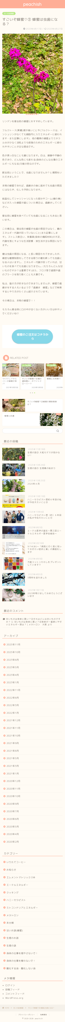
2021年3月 (12, 766)
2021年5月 (12, 758)
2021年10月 (13, 735)
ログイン (10, 985)
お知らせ (11, 869)
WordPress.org (14, 998)
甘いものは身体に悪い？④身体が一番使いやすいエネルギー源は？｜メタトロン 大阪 (34, 623)
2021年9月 (12, 743)
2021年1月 (12, 773)
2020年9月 (12, 803)
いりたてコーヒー (16, 862)
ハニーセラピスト (16, 900)
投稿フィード (12, 989)
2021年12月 (13, 720)
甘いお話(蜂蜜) (9, 13)
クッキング (12, 892)
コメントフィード (15, 993)
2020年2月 (12, 841)
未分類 (10, 922)
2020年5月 (12, 826)
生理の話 (11, 945)
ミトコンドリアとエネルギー (22, 907)
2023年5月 (12, 667)
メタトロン (12, 915)
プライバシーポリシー (26, 1015)
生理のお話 (12, 938)
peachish (32, 4)
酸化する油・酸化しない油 (21, 968)
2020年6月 (12, 819)
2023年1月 (12, 682)
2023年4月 (12, 675)
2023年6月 (12, 659)
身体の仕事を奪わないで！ (21, 960)
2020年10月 (13, 796)
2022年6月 (12, 697)
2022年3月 (12, 705)
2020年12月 (13, 781)
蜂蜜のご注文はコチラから (32, 336)
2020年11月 (13, 788)
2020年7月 (12, 811)
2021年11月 (13, 728)
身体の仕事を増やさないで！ (22, 953)
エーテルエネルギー (17, 885)
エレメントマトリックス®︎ (20, 877)
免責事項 (43, 1015)
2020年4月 (12, 834)
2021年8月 (12, 750)
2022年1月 (12, 712)
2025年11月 (13, 644)
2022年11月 (13, 690)
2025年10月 (13, 652)
